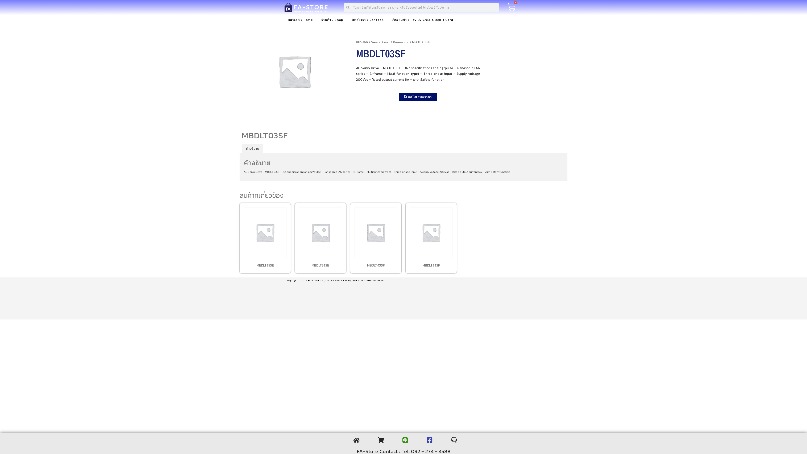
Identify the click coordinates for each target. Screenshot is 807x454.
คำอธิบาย (252, 148)
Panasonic (401, 42)
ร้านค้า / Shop (332, 19)
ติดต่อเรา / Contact (367, 19)
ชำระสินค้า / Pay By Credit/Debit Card (422, 19)
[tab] (252, 148)
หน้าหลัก (362, 42)
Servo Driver (380, 42)
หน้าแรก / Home (300, 19)
